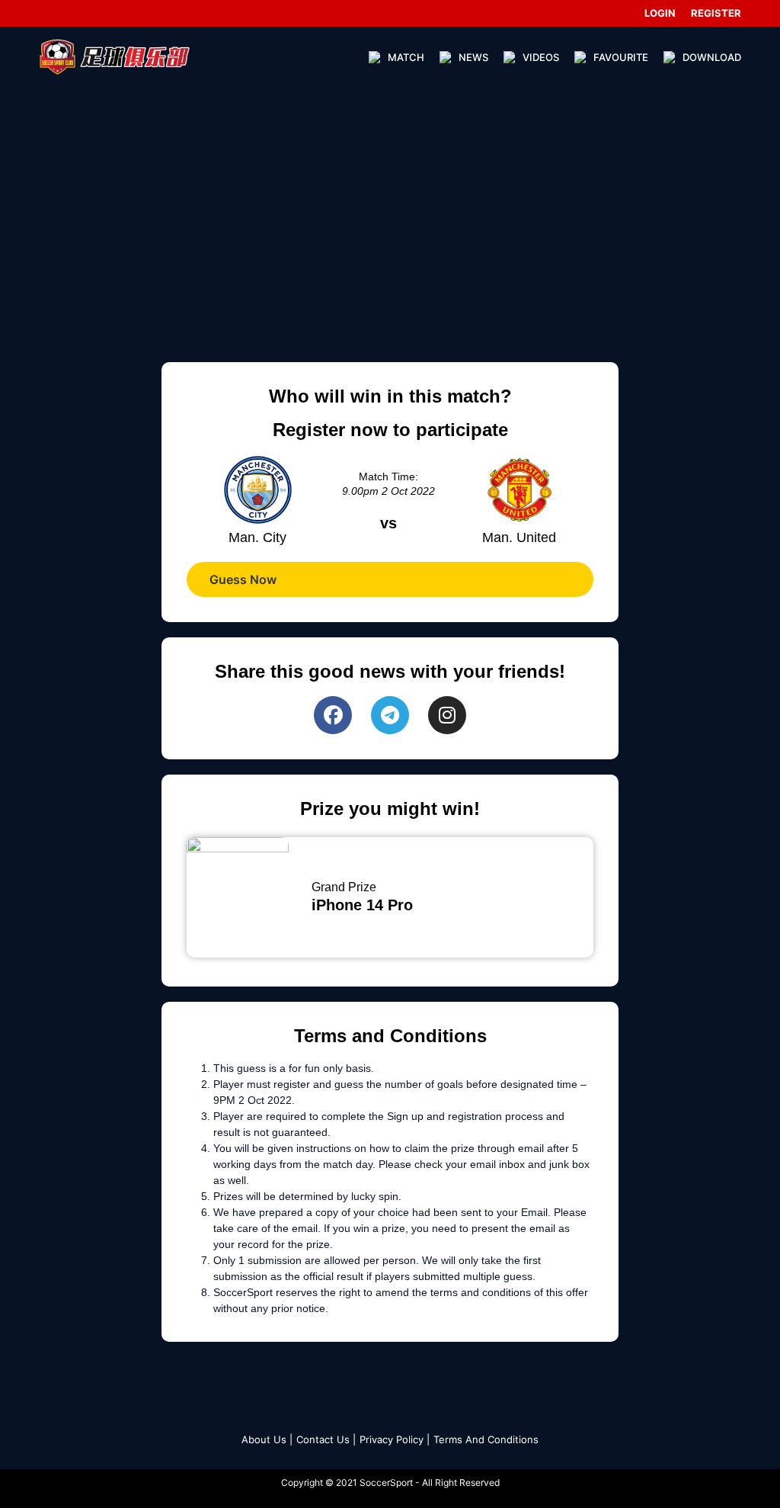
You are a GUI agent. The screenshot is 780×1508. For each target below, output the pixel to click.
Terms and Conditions (486, 1439)
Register (716, 13)
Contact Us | (326, 1439)
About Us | (266, 1439)
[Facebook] (333, 715)
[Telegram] (390, 715)
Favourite (620, 57)
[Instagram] (447, 715)
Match (406, 57)
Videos (541, 57)
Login (660, 13)
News (473, 57)
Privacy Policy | (395, 1439)
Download (711, 57)
